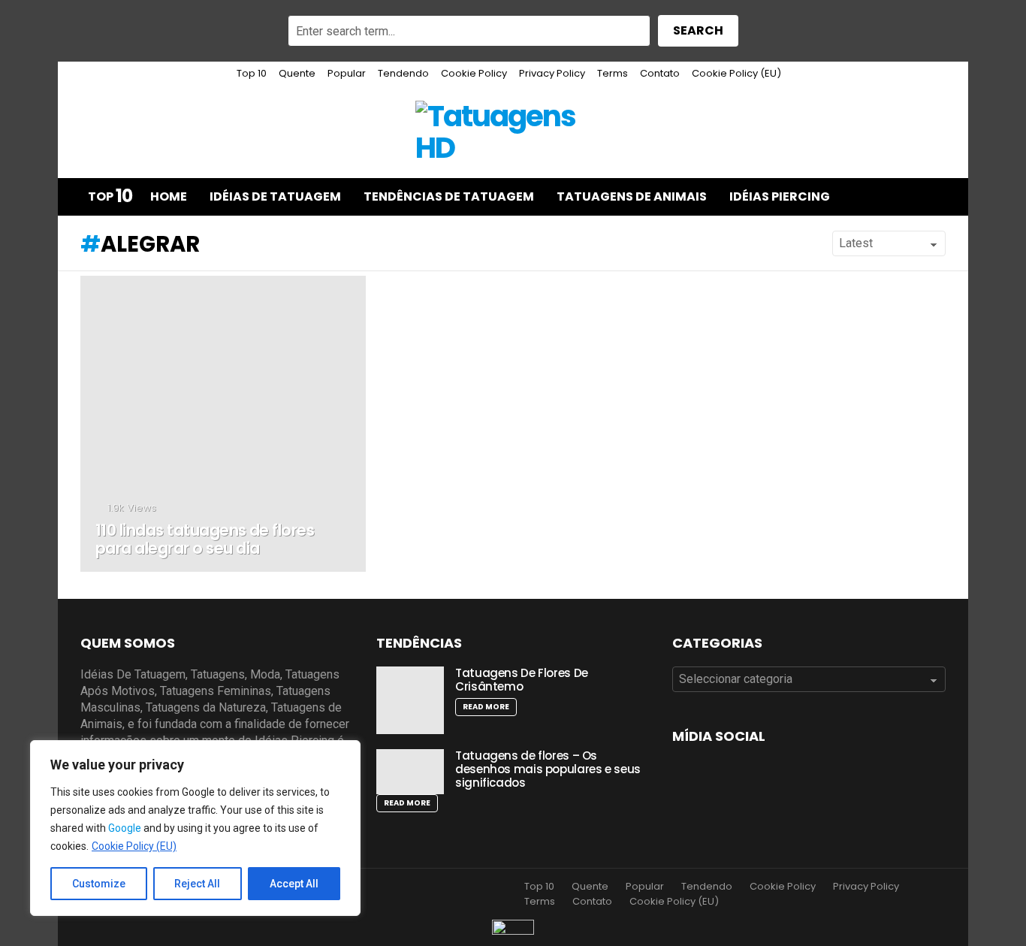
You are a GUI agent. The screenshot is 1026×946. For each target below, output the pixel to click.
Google (124, 828)
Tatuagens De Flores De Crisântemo (521, 679)
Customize (98, 884)
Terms (612, 73)
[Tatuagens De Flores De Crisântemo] (410, 700)
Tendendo (403, 73)
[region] (195, 828)
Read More (486, 706)
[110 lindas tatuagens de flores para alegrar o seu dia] (223, 424)
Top (110, 197)
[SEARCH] (934, 197)
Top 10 (252, 73)
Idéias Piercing (779, 196)
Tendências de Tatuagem (449, 196)
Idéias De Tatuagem (275, 196)
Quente (297, 73)
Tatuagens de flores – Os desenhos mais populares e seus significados (548, 769)
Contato (660, 73)
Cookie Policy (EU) (134, 846)
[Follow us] (902, 197)
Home (168, 196)
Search (698, 30)
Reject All (197, 884)
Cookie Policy (474, 73)
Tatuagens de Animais (632, 196)
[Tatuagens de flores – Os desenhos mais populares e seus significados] (410, 771)
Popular (346, 73)
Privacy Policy (552, 73)
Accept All (294, 884)
